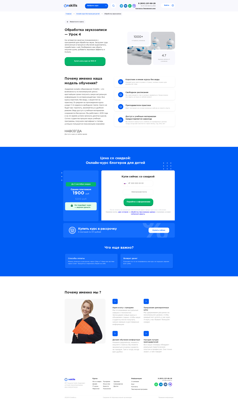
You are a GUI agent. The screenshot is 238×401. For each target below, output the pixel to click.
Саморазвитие (118, 384)
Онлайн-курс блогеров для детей (87, 13)
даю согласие (123, 212)
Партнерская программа (139, 389)
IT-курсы (95, 386)
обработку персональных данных (143, 212)
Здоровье (117, 381)
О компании (135, 381)
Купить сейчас (158, 230)
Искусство (106, 384)
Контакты (139, 8)
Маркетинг (96, 388)
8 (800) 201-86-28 (147, 3)
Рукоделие (106, 381)
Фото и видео (97, 381)
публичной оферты (138, 214)
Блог (132, 384)
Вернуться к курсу (77, 21)
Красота (106, 386)
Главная (68, 13)
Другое (116, 386)
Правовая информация (165, 397)
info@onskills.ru (167, 380)
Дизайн (95, 384)
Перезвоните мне (149, 8)
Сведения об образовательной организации (117, 397)
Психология (107, 388)
